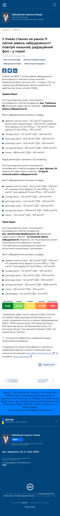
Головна (5, 30)
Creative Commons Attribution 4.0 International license (28, 495)
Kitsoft (24, 503)
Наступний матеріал (42, 381)
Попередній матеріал (12, 381)
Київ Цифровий (21, 356)
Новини (15, 30)
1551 (4, 465)
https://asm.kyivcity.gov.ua (38, 353)
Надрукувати (49, 365)
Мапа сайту (30, 507)
